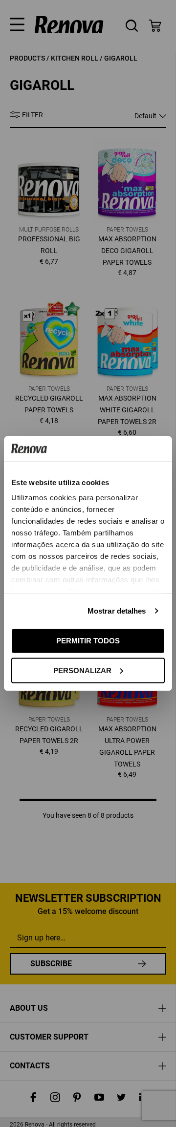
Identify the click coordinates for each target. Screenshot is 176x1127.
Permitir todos (88, 641)
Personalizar (82, 670)
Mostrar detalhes (117, 611)
